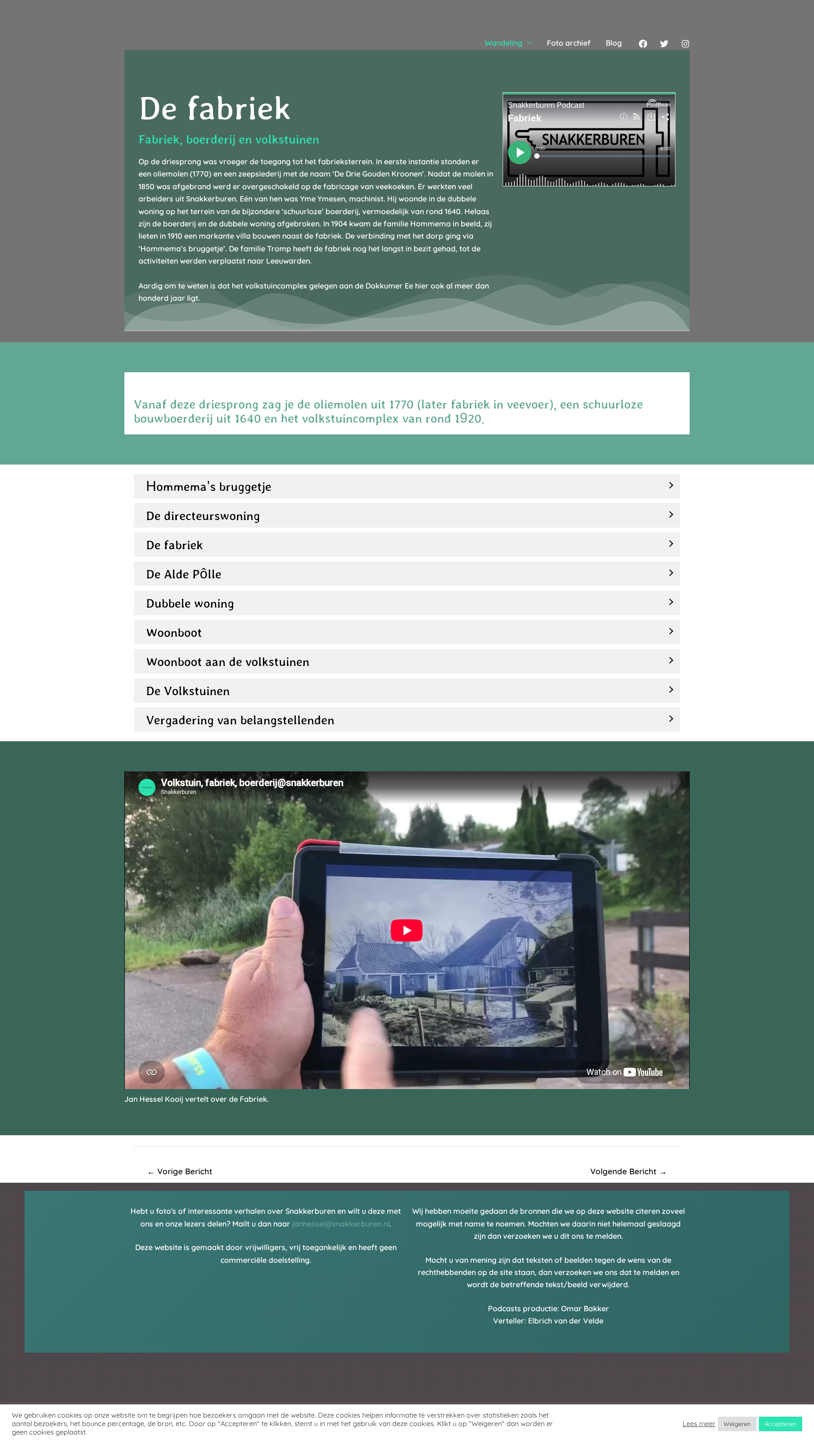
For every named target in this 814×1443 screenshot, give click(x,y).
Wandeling (503, 43)
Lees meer (699, 1423)
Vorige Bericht (179, 1171)
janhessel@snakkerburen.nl (341, 1223)
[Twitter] (664, 44)
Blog (614, 43)
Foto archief (569, 43)
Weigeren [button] (737, 1423)
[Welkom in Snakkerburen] (159, 42)
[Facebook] (643, 44)
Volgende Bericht (628, 1171)
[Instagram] (685, 44)
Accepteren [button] (781, 1423)
